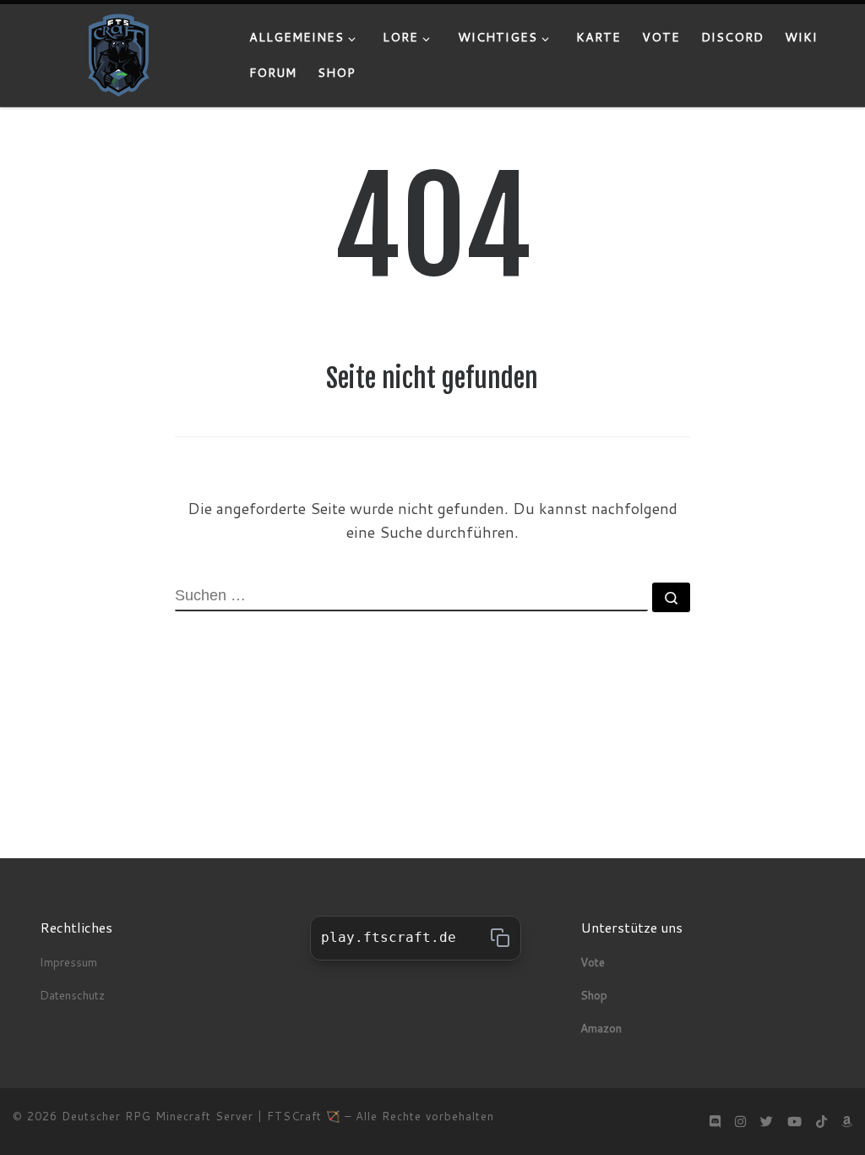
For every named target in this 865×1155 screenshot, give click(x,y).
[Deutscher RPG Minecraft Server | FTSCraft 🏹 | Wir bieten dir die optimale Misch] (118, 54)
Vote (592, 962)
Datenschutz (74, 995)
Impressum (68, 962)
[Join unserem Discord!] (715, 1121)
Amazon (601, 1028)
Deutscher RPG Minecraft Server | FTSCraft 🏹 (201, 1116)
